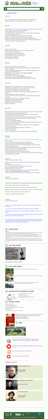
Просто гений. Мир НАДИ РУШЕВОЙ (13, 120)
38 (8, 220)
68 (9, 222)
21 (23, 219)
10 (12, 219)
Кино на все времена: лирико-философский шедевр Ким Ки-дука (19, 143)
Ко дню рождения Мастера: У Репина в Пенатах (15, 54)
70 (12, 222)
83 (27, 222)
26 (30, 219)
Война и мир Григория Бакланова (12, 51)
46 (18, 220)
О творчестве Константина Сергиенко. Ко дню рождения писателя (19, 50)
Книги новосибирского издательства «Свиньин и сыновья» (15, 307)
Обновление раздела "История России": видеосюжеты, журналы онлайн (20, 38)
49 (22, 220)
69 (10, 222)
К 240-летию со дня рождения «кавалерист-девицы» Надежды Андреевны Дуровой (23, 183)
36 (5, 220)
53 (27, 220)
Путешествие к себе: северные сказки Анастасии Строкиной (18, 142)
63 (39, 220)
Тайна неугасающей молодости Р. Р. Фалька (14, 167)
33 (39, 219)
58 (33, 220)
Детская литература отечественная (11, 306)
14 (16, 219)
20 (22, 219)
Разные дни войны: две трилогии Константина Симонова (17, 151)
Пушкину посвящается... (10, 103)
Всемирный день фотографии (11, 57)
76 (19, 222)
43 (14, 220)
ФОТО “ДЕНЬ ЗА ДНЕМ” (15, 245)
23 (26, 219)
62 (38, 220)
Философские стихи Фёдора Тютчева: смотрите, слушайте (17, 90)
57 (32, 220)
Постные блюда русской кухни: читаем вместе (15, 94)
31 (36, 219)
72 (14, 222)
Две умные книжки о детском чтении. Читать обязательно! (17, 191)
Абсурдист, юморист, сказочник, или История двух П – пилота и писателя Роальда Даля (24, 189)
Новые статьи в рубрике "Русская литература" (15, 194)
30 (35, 219)
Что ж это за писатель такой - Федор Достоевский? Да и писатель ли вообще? (22, 208)
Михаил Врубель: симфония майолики (13, 262)
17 (19, 219)
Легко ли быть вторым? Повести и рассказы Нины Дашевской (18, 166)
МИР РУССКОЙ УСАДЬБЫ (15, 266)
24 (27, 219)
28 (32, 219)
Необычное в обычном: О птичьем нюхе (13, 102)
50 (23, 220)
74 (16, 222)
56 (31, 220)
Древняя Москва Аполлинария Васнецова (14, 53)
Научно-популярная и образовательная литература (13, 310)
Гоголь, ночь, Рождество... (10, 130)
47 (19, 220)
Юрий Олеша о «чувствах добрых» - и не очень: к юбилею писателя (19, 87)
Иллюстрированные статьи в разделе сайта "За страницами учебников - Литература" (23, 117)
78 (21, 222)
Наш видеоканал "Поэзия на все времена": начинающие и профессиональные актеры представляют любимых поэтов (25, 340)
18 (20, 219)
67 (8, 222)
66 (7, 222)
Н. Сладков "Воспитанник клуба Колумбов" (25, 293)
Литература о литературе (9, 308)
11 (13, 219)
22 (25, 219)
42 (13, 220)
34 (40, 219)
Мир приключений (8, 309)
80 (24, 222)
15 (17, 219)
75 (18, 222)
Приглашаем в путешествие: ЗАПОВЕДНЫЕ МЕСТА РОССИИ (18, 77)
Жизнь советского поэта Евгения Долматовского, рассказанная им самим (21, 187)
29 (34, 219)
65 (5, 222)
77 (20, 222)
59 (34, 220)
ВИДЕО (20, 322)
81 (25, 222)
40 (10, 220)
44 (15, 220)
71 (13, 222)
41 (12, 220)
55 (29, 220)
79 (22, 222)
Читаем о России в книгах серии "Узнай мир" (14, 75)
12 (14, 219)
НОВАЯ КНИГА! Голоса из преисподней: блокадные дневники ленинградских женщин (24, 29)
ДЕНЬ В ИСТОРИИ (13, 229)
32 (37, 219)
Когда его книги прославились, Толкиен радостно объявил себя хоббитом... (21, 131)
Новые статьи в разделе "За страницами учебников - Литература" (19, 21)
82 (26, 222)
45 (17, 220)
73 (15, 222)
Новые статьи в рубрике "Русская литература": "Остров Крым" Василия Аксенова (22, 172)
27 (31, 219)
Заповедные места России (11, 128)
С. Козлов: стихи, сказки (22, 294)
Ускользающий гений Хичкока (11, 58)
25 (28, 219)
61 (37, 220)
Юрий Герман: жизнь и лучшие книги (13, 164)
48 (20, 220)
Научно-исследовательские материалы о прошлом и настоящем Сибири (20, 19)
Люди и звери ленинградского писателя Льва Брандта (17, 185)
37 (7, 220)
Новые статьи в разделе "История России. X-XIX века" (16, 30)
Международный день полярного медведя (14, 99)
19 (21, 219)
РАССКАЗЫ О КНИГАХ (14, 301)
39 (9, 220)
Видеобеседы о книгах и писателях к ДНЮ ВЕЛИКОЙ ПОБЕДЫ (18, 73)
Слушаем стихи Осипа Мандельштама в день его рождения (18, 127)
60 (36, 220)
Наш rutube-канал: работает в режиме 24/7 (21, 351)
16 (18, 219)
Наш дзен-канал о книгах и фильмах (20, 356)
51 (24, 220)
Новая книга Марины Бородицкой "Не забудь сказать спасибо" (18, 35)
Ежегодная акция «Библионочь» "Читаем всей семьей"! (17, 89)
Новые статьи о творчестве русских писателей (15, 66)
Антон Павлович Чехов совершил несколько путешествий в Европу (19, 210)
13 (15, 219)
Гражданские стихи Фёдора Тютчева (13, 100)
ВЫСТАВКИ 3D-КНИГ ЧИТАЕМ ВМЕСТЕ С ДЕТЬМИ (21, 291)
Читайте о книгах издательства (22, 318)
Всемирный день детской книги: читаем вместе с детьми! (17, 98)
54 (28, 220)
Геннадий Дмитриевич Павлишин (25, 380)
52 (25, 220)
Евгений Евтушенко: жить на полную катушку (15, 55)
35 (41, 219)
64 (41, 220)
